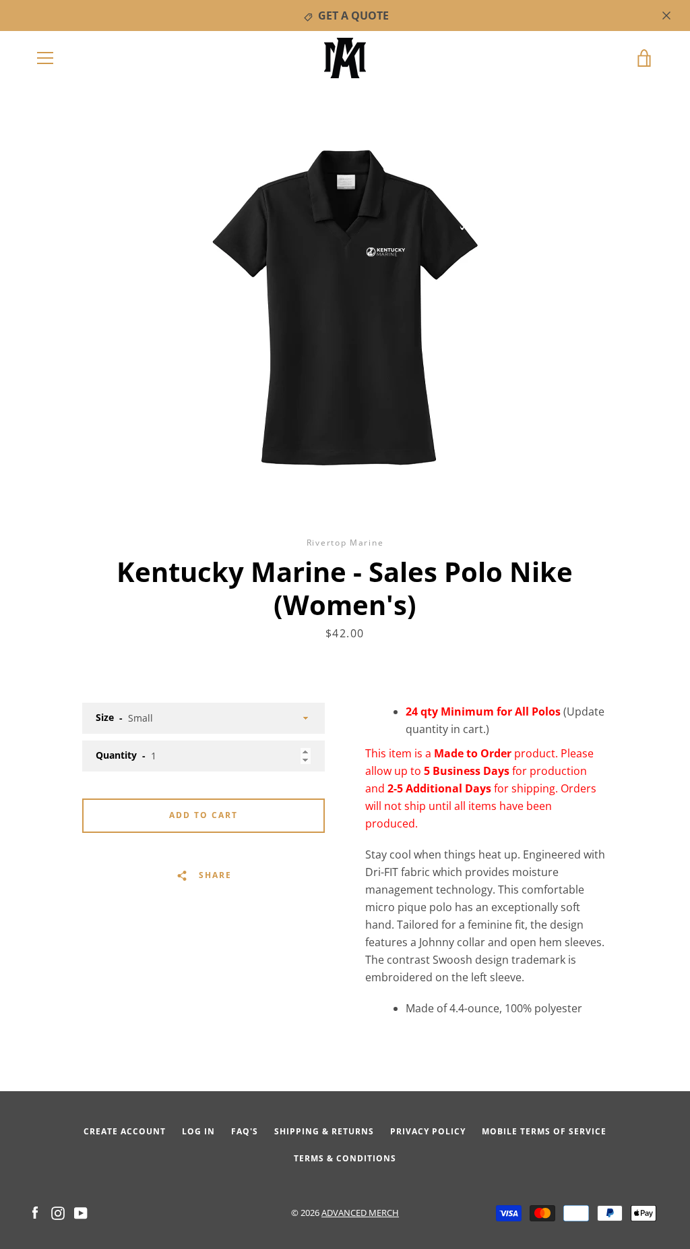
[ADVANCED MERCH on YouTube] (81, 1211)
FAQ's (244, 1131)
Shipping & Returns (324, 1131)
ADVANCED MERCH (360, 1213)
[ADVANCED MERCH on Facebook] (35, 1211)
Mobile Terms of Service (544, 1131)
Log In (198, 1131)
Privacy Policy (428, 1131)
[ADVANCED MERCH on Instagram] (58, 1211)
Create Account (125, 1131)
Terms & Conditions (345, 1158)
